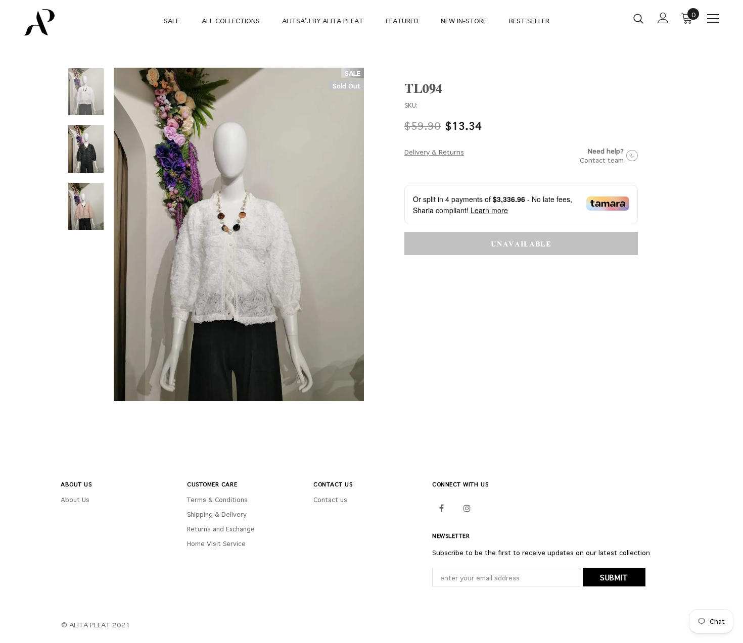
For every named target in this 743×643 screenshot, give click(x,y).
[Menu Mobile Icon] (713, 19)
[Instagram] (467, 507)
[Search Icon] (638, 18)
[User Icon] (663, 18)
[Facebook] (441, 507)
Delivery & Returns (434, 152)
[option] (239, 234)
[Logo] (55, 22)
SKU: (410, 105)
